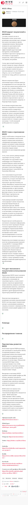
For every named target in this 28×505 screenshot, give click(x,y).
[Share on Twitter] (14, 486)
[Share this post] (19, 486)
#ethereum (20, 478)
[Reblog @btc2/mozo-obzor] (3, 486)
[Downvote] (4, 484)
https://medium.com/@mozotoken (12, 433)
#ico (3, 478)
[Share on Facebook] (12, 486)
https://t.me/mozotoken (16, 437)
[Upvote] (3, 484)
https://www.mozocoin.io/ (10, 419)
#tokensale (14, 478)
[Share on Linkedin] (17, 486)
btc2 (8, 11)
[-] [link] (25, 494)
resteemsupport (7, 494)
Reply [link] (6, 486)
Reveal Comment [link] (14, 495)
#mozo (15, 11)
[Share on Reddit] (15, 486)
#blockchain (8, 478)
